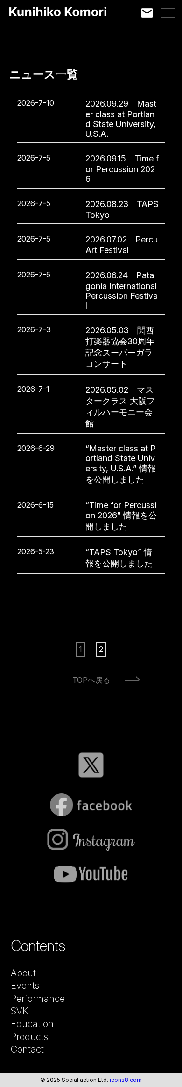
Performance (38, 998)
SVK (19, 1011)
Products (29, 1036)
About (23, 973)
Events (25, 985)
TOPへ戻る (91, 679)
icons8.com (126, 1079)
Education (32, 1023)
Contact (27, 1049)
